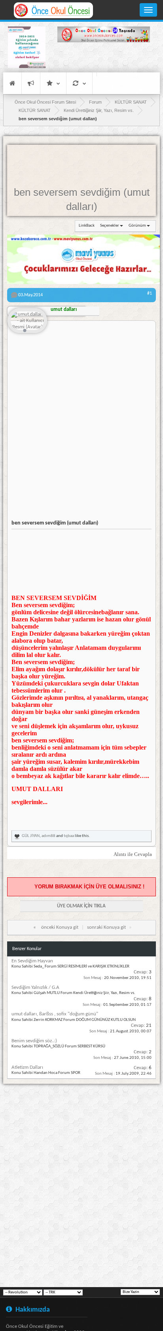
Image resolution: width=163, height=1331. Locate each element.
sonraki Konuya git (106, 927)
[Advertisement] (103, 58)
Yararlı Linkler (53, 83)
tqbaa (69, 836)
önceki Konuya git (59, 927)
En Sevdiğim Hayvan (32, 961)
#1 (149, 293)
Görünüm (137, 225)
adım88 (48, 836)
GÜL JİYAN (31, 836)
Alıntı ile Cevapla (133, 854)
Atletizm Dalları (27, 1067)
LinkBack (87, 225)
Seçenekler (109, 225)
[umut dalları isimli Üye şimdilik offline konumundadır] (27, 321)
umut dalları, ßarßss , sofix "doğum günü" (54, 1014)
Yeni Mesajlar (31, 83)
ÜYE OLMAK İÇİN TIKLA (81, 906)
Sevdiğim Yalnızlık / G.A (35, 987)
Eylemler (79, 83)
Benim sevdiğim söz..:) (34, 1040)
